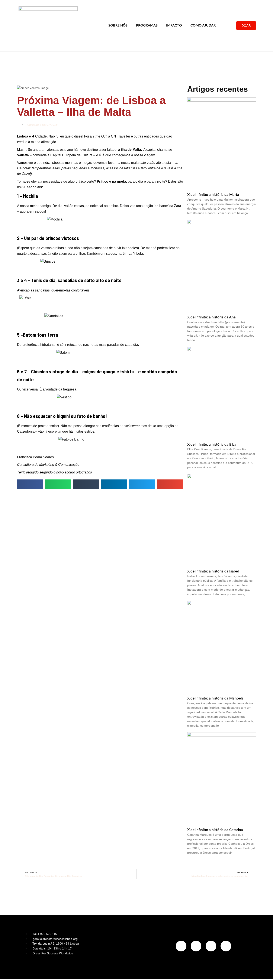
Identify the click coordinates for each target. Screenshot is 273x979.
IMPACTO (174, 25)
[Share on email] (170, 484)
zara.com (100, 226)
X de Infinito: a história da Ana (211, 317)
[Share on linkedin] (114, 484)
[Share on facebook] (30, 484)
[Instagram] (181, 946)
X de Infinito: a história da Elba (211, 444)
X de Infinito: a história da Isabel (213, 571)
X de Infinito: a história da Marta (213, 195)
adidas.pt (100, 305)
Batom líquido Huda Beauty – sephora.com (100, 360)
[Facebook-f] (196, 946)
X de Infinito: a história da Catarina (215, 830)
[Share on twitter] (142, 484)
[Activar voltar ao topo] (264, 970)
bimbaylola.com (100, 269)
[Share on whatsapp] (58, 484)
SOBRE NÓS (118, 25)
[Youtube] (226, 946)
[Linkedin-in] (211, 946)
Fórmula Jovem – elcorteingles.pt (100, 404)
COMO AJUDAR (203, 25)
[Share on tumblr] (86, 484)
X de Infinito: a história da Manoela (215, 698)
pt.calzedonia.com (100, 446)
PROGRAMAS (147, 25)
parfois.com (100, 323)
